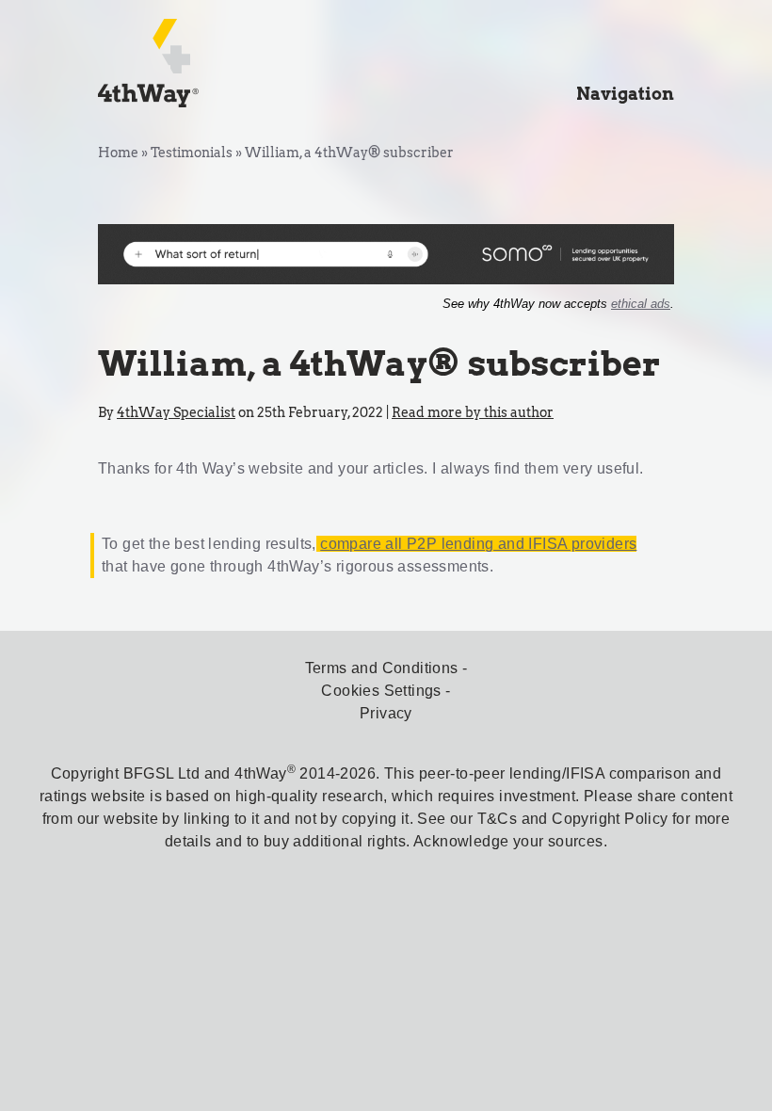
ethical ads (640, 304)
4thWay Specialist (176, 412)
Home (118, 152)
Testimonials (192, 152)
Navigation (625, 94)
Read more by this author (473, 412)
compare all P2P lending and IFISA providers (478, 544)
